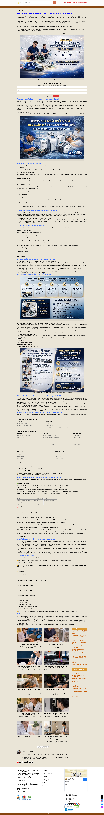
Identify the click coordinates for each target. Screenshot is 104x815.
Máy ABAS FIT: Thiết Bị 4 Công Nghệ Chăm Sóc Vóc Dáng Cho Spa (79, 643)
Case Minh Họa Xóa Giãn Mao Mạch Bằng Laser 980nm (79, 650)
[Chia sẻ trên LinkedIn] (46, 747)
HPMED (24, 250)
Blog (73, 7)
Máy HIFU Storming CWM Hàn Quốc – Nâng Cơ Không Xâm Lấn (79, 653)
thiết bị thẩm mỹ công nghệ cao (55, 552)
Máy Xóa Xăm (44, 770)
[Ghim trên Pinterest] (44, 747)
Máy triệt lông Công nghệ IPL (28, 237)
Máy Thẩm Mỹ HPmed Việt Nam (73, 778)
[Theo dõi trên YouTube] (79, 804)
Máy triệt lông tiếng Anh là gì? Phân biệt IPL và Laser (79, 646)
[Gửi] (54, 2)
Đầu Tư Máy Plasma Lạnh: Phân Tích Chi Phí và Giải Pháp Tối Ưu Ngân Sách (29, 737)
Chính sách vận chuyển (70, 796)
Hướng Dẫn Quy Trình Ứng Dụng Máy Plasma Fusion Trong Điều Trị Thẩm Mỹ (56, 690)
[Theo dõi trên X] (71, 804)
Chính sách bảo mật (69, 799)
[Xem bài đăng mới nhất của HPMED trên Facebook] (66, 784)
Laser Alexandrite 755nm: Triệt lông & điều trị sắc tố (76, 783)
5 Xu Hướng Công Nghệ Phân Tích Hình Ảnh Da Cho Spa (56, 714)
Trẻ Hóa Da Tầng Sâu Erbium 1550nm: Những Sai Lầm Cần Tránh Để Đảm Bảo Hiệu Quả (29, 643)
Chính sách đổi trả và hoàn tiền (72, 795)
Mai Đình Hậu (27, 753)
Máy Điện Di (44, 782)
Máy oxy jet (27, 235)
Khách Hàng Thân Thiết (58, 7)
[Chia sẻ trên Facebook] (38, 747)
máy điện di (42, 235)
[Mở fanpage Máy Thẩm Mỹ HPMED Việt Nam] (76, 773)
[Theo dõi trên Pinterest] (75, 804)
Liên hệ (76, 7)
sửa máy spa (78, 271)
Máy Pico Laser (39, 240)
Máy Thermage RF (32, 240)
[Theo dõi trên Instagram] (67, 804)
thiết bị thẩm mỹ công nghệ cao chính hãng (49, 223)
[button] (86, 2)
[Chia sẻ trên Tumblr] (48, 747)
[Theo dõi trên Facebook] (65, 804)
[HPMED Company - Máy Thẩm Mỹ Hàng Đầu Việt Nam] (20, 3)
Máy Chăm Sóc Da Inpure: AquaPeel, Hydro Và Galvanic (79, 662)
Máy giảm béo (19, 238)
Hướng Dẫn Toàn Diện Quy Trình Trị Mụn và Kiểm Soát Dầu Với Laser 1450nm (29, 667)
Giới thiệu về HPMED (22, 791)
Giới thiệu (33, 7)
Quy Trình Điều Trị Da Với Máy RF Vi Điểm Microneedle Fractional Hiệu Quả (29, 714)
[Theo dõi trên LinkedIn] (77, 804)
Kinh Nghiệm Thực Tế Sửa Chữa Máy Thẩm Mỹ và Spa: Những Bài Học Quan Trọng (29, 690)
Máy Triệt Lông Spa (45, 771)
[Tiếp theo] (32, 762)
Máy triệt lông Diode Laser (39, 237)
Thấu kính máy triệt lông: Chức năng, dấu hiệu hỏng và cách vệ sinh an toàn (79, 636)
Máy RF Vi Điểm (45, 783)
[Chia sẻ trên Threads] (42, 747)
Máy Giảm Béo (44, 776)
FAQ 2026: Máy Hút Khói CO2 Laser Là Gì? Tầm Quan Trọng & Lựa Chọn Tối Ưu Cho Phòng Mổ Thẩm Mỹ (56, 738)
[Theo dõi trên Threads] (73, 804)
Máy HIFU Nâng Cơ (45, 779)
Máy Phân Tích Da (45, 780)
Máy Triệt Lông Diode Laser (47, 773)
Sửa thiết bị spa (48, 7)
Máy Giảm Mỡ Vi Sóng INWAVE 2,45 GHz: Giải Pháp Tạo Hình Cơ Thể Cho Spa (79, 658)
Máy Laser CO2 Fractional (47, 777)
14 (29, 762)
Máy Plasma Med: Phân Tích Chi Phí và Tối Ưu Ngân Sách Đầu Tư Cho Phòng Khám (56, 667)
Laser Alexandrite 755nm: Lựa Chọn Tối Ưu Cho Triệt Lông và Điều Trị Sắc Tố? (56, 643)
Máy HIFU (26, 240)
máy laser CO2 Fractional (47, 240)
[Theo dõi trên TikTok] (69, 804)
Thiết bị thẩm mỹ (40, 7)
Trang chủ (28, 7)
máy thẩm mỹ (38, 33)
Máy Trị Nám (44, 774)
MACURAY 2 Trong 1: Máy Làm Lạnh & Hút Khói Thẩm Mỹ (79, 665)
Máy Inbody (44, 785)
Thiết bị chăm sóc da (21, 235)
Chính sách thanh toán (70, 798)
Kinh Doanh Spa (67, 7)
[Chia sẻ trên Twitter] (40, 747)
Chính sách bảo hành (70, 794)
